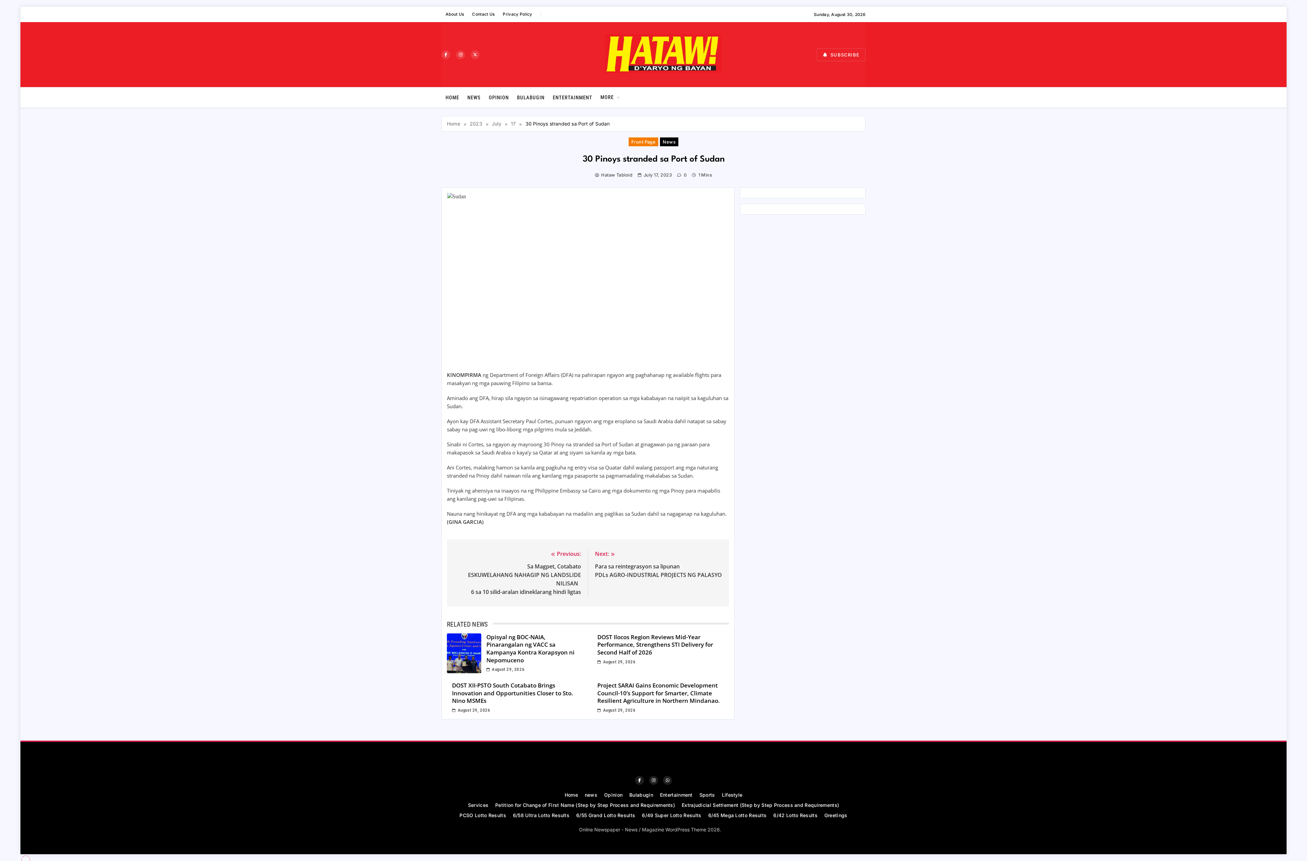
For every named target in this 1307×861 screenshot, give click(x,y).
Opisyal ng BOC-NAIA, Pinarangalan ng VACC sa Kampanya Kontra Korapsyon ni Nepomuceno (530, 648)
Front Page (643, 142)
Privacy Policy (517, 14)
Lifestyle (732, 795)
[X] (475, 54)
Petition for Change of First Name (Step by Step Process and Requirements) (585, 805)
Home (452, 98)
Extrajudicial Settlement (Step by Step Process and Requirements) (760, 805)
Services (478, 805)
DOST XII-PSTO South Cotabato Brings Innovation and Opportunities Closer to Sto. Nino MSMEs (512, 693)
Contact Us (483, 14)
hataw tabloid (616, 175)
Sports (707, 795)
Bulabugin (531, 98)
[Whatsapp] (667, 780)
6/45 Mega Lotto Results (737, 815)
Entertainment (572, 98)
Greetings (836, 815)
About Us (455, 14)
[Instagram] (460, 54)
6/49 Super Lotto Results (671, 815)
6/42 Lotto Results (795, 815)
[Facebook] (445, 54)
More (607, 97)
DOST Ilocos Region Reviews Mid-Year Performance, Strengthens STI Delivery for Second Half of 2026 (655, 644)
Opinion (499, 98)
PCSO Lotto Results (482, 815)
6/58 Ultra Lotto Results (541, 815)
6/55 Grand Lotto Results (605, 815)
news (474, 98)
